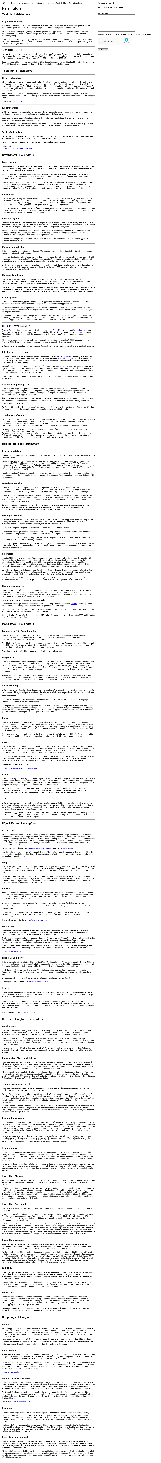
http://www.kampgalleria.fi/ (12, 1372)
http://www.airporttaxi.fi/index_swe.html (17, 148)
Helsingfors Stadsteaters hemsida (39, 848)
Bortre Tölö (57, 330)
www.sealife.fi (29, 1012)
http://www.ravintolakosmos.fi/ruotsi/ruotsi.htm (19, 768)
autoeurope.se (16, 101)
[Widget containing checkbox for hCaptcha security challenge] (114, 41)
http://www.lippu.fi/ (66, 848)
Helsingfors (80, 330)
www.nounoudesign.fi (21, 1402)
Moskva (74, 604)
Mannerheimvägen (64, 356)
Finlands (12, 330)
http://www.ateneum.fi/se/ (37, 920)
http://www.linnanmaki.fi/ (11, 951)
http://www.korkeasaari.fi (38, 982)
